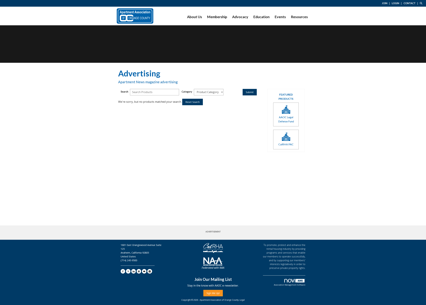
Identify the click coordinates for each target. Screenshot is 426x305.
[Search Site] (422, 3)
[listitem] (386, 3)
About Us (194, 17)
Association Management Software (289, 285)
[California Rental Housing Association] (213, 248)
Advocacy (240, 17)
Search (124, 91)
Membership (217, 17)
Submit (250, 92)
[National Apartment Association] (213, 261)
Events (280, 17)
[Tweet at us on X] (128, 271)
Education (261, 17)
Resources (299, 17)
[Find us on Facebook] (123, 271)
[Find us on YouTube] (144, 271)
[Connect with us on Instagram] (139, 271)
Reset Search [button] (192, 102)
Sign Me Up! (213, 293)
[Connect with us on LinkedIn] (133, 271)
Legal (242, 300)
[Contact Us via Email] (149, 271)
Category (187, 91)
